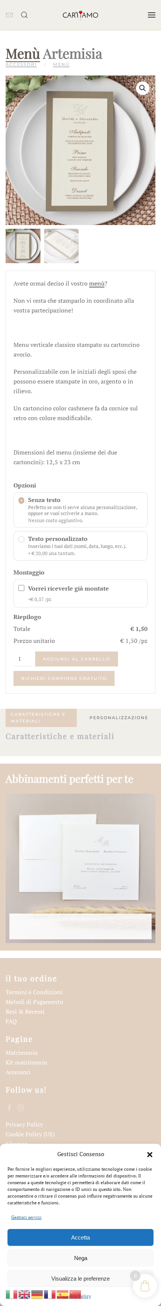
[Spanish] (63, 1294)
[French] (50, 1294)
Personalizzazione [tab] (118, 717)
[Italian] (12, 1294)
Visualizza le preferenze (80, 1278)
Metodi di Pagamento (34, 1002)
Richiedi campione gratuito (64, 678)
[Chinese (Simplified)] (75, 1294)
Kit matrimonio (26, 1062)
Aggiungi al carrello (76, 659)
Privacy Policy (24, 1124)
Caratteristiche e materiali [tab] (38, 718)
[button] (150, 1154)
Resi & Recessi (25, 1011)
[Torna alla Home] (80, 15)
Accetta (80, 1237)
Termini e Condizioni (34, 992)
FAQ (11, 1021)
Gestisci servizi (26, 1217)
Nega (80, 1258)
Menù (23, 53)
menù (96, 283)
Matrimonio (22, 1052)
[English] (24, 1294)
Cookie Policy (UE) (30, 1134)
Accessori (21, 64)
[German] (37, 1294)
